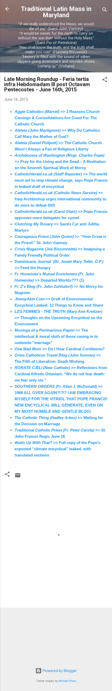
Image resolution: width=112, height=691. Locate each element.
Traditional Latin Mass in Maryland (56, 12)
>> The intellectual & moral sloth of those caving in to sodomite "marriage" (56, 336)
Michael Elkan (67, 681)
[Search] (105, 10)
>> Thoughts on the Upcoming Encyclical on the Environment (58, 317)
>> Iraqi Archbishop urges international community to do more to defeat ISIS (60, 199)
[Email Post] (18, 477)
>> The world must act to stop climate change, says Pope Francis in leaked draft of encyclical (61, 180)
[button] (105, 81)
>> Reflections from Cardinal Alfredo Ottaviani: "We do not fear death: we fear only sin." (61, 373)
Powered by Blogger (59, 670)
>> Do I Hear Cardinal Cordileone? (60, 349)
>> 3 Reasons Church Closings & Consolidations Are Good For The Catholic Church (57, 117)
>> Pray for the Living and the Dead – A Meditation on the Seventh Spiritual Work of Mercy (60, 161)
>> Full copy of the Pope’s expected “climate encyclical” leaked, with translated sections (57, 448)
